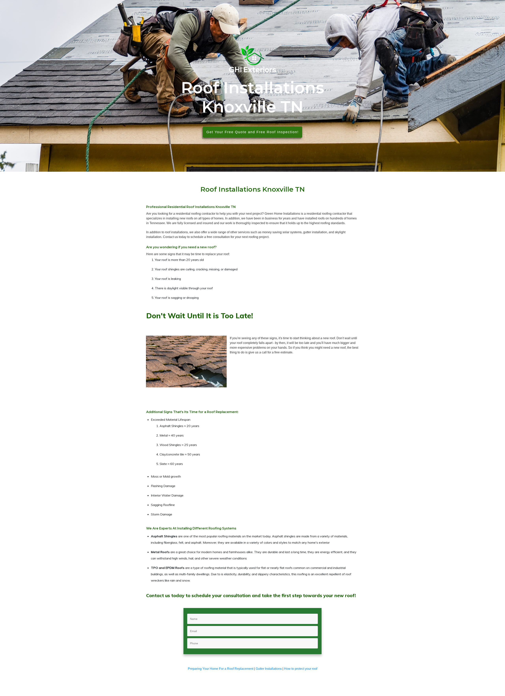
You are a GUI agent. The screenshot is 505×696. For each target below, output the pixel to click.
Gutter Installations (269, 668)
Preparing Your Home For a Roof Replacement (220, 668)
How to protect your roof (300, 668)
